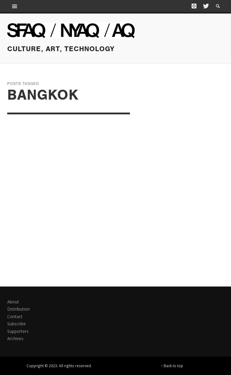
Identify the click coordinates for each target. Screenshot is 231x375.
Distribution (18, 309)
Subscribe (16, 324)
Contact (15, 316)
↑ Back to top (172, 365)
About (13, 302)
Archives (15, 338)
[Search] (14, 6)
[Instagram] (194, 6)
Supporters (18, 331)
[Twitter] (205, 6)
